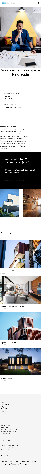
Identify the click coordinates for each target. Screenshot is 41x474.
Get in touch (4, 413)
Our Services (5, 405)
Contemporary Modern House (12, 307)
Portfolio (3, 411)
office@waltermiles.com (8, 431)
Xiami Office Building (8, 271)
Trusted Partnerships (7, 409)
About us (3, 403)
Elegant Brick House (8, 343)
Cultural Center (6, 378)
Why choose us (5, 407)
